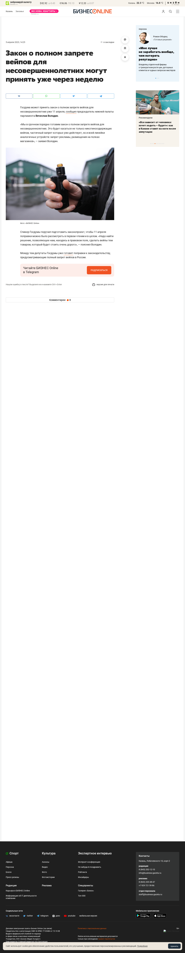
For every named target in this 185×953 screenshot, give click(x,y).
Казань (131, 3)
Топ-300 (81, 896)
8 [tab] (160, 143)
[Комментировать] (125, 39)
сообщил (71, 111)
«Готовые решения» (143, 39)
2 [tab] (157, 78)
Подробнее (142, 946)
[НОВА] (44, 12)
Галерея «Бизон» (86, 890)
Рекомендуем (176, 118)
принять (174, 946)
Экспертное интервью (95, 853)
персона (143, 29)
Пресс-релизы (12, 877)
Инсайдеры (83, 877)
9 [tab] (162, 143)
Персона (10, 867)
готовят (68, 253)
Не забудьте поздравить (89, 867)
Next (176, 78)
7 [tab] (159, 143)
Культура (49, 853)
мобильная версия (88, 916)
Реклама (47, 885)
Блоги (8, 872)
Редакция (11, 885)
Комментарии (60, 300)
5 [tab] (156, 143)
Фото (44, 872)
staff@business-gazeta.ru (150, 894)
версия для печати (105, 284)
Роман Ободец (141, 36)
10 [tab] (163, 143)
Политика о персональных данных (92, 928)
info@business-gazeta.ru (150, 873)
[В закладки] (125, 48)
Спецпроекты (85, 885)
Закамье (20, 11)
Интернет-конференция (89, 862)
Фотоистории (48, 877)
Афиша (9, 862)
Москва (150, 3)
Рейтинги (82, 872)
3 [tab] (158, 78)
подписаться (99, 270)
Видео (45, 867)
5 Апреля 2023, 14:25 (15, 42)
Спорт (14, 853)
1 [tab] (155, 78)
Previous (139, 78)
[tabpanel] (144, 111)
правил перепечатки (106, 939)
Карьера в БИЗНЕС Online (18, 890)
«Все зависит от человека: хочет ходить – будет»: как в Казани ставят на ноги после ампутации (144, 127)
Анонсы (45, 862)
